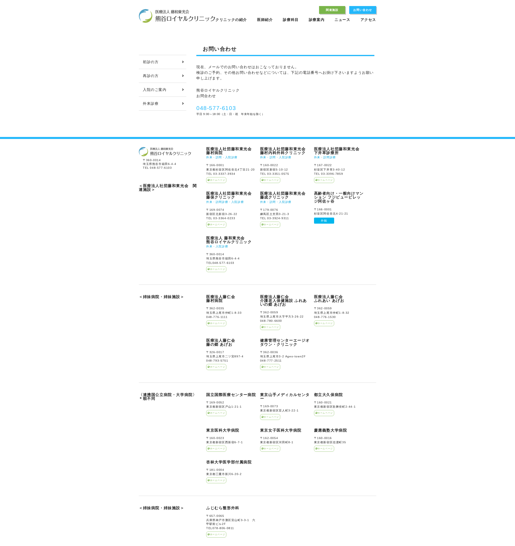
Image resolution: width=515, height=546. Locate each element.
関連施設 (332, 9)
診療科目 (291, 20)
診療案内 (316, 20)
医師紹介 (265, 20)
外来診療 (151, 104)
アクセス (368, 20)
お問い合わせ (362, 9)
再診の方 (151, 76)
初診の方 (151, 62)
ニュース (342, 20)
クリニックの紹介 (231, 20)
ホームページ (217, 180)
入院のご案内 (155, 90)
